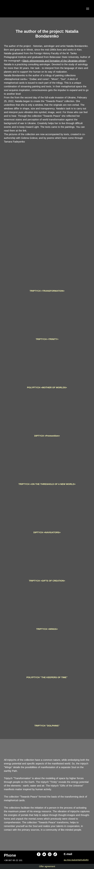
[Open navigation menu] (87, 8)
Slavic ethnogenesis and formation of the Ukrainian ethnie (54, 60)
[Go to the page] (9, 9)
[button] (39, 854)
